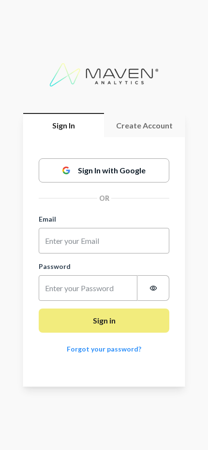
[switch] (153, 288)
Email (47, 219)
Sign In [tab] (63, 125)
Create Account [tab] (144, 125)
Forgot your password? (104, 349)
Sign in (104, 320)
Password (55, 266)
